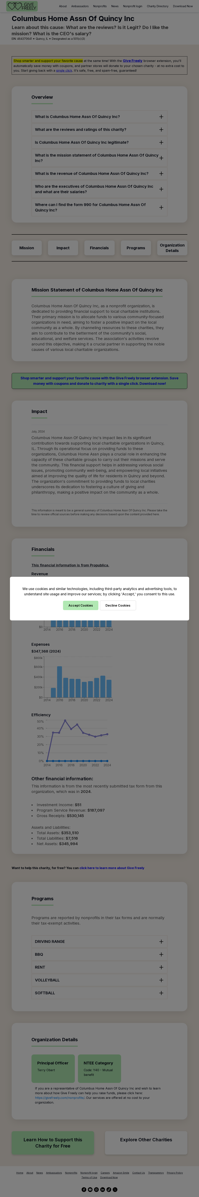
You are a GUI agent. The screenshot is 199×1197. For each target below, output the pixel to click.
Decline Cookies (118, 605)
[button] (99, 598)
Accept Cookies (80, 605)
